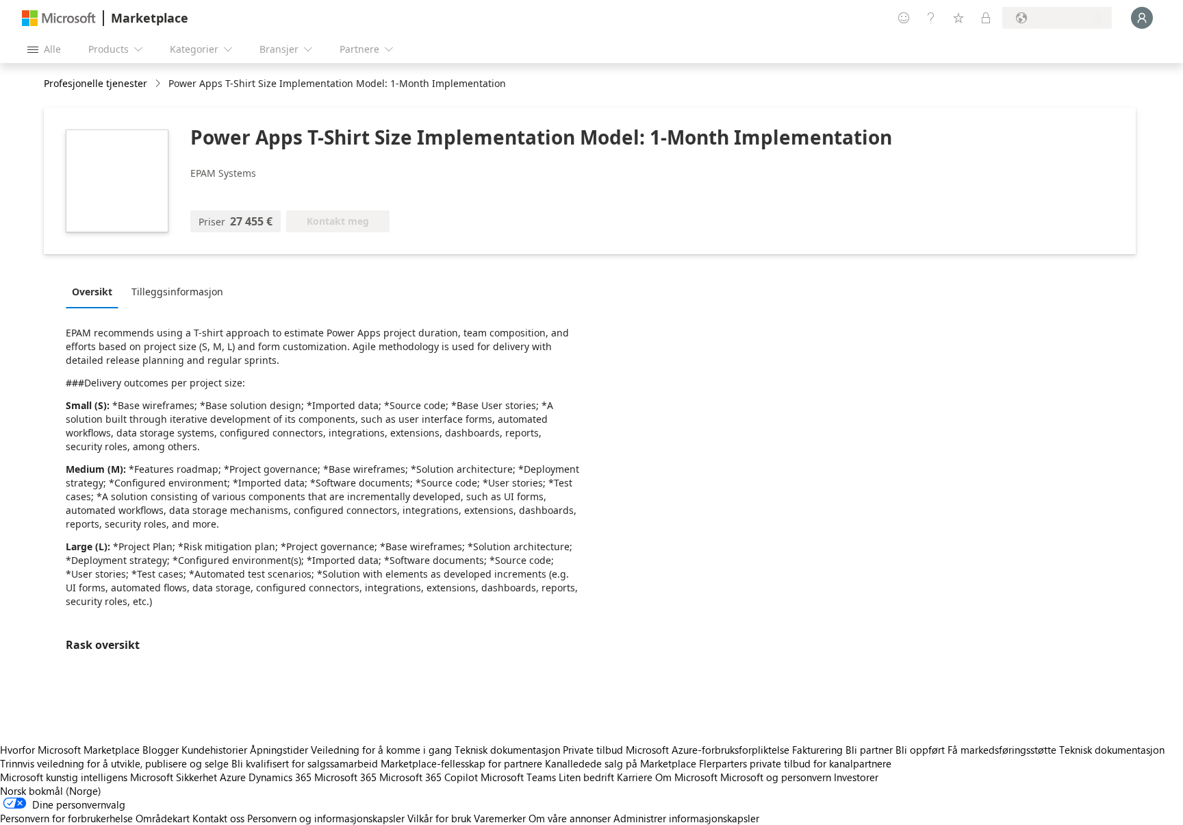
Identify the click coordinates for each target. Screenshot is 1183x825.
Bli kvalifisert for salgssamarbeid (304, 763)
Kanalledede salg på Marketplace (620, 763)
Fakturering (817, 749)
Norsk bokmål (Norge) (50, 791)
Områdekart (163, 818)
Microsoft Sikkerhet (173, 777)
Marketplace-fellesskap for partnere (461, 763)
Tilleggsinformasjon (177, 291)
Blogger (160, 749)
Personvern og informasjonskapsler (326, 818)
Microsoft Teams (518, 777)
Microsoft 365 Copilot (428, 777)
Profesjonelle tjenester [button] (95, 83)
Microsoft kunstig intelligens (63, 777)
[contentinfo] (159, 84)
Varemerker (500, 818)
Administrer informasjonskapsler (686, 818)
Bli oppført (920, 749)
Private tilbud (593, 749)
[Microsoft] (59, 18)
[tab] (95, 291)
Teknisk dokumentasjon (507, 749)
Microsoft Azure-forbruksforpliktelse (709, 749)
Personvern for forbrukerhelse (66, 818)
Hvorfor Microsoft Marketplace (70, 749)
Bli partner (869, 749)
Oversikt (92, 291)
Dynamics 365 (280, 777)
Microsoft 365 (345, 777)
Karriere (634, 777)
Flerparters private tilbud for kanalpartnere (795, 763)
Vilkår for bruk (439, 818)
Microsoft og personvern (775, 777)
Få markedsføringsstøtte (1001, 749)
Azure (233, 777)
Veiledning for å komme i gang (381, 749)
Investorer (856, 777)
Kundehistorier (214, 749)
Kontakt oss (218, 818)
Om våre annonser (570, 818)
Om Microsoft (686, 777)
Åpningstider (279, 749)
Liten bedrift (586, 777)
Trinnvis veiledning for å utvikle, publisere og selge (114, 763)
